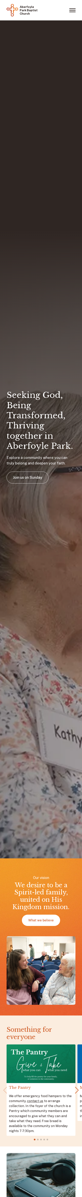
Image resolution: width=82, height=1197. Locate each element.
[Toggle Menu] (72, 10)
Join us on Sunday (27, 477)
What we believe (41, 920)
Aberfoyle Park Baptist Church (29, 10)
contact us (35, 1101)
